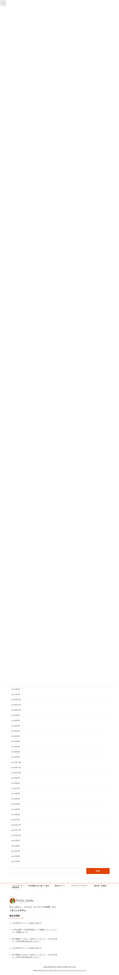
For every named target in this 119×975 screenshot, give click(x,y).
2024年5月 (15, 736)
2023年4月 (15, 804)
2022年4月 (15, 856)
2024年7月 (15, 726)
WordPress (45, 970)
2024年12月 (16, 700)
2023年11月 (16, 767)
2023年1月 (15, 820)
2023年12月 (16, 762)
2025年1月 (15, 694)
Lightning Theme (59, 970)
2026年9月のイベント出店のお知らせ (27, 923)
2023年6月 (15, 794)
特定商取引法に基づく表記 (38, 886)
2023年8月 (15, 783)
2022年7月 (15, 851)
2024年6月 (15, 731)
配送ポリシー (60, 886)
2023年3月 (15, 809)
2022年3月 (15, 861)
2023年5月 (15, 799)
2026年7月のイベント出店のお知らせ (27, 948)
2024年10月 (16, 710)
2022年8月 (15, 846)
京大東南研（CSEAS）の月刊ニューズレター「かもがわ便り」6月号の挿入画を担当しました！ (34, 956)
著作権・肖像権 (100, 886)
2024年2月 (15, 752)
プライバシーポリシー (79, 886)
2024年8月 (15, 720)
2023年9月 (15, 778)
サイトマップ (17, 886)
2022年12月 (16, 825)
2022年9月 (15, 841)
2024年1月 (15, 757)
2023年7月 (15, 788)
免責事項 (15, 887)
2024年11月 (16, 705)
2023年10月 (16, 773)
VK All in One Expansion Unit (76, 970)
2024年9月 (15, 715)
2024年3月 (15, 747)
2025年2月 (15, 689)
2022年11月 (16, 830)
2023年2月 (15, 814)
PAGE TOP (113, 942)
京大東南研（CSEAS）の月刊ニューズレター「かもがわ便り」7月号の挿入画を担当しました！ (34, 940)
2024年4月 (15, 741)
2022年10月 (16, 835)
